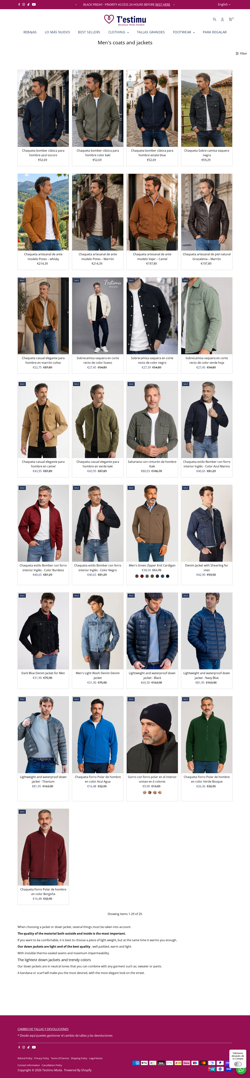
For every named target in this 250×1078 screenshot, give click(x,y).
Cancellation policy (52, 1065)
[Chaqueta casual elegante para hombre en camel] (43, 419)
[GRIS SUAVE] (144, 792)
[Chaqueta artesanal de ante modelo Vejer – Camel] (152, 212)
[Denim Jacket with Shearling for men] (206, 523)
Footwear (182, 32)
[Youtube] (34, 4)
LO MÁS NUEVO (57, 32)
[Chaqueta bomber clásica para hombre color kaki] (97, 108)
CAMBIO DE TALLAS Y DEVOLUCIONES (43, 1029)
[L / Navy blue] (167, 576)
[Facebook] (19, 4)
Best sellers (89, 32)
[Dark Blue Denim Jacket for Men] (43, 631)
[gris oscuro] (150, 792)
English (223, 4)
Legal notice (95, 1058)
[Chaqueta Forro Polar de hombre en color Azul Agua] (97, 734)
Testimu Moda (52, 1070)
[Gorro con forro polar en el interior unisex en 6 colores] (152, 734)
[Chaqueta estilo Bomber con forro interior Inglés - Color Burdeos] (43, 523)
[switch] (238, 1064)
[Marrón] (160, 792)
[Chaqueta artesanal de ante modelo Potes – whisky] (43, 212)
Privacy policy (41, 1058)
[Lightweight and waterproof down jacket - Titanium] (43, 734)
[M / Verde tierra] (152, 576)
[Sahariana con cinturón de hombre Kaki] (152, 419)
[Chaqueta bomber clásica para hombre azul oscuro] (43, 108)
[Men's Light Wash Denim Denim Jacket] (97, 631)
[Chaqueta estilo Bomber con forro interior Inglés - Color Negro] (97, 523)
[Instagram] (23, 4)
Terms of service (60, 1058)
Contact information (29, 1065)
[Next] (174, 5)
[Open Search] (214, 19)
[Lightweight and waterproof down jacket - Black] (152, 631)
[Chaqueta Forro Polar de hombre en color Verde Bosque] (206, 734)
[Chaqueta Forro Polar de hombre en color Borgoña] (43, 847)
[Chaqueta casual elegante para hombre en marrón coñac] (43, 315)
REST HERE (161, 5)
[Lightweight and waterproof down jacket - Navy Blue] (206, 631)
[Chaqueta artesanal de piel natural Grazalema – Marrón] (206, 212)
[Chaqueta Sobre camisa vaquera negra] (206, 108)
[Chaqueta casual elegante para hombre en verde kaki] (97, 419)
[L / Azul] (162, 576)
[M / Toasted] (137, 576)
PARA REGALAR (215, 32)
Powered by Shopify (78, 1070)
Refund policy (25, 1058)
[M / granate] (142, 576)
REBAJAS (30, 32)
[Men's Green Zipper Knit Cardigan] (152, 523)
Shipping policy (79, 1058)
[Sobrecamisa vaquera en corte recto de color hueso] (97, 315)
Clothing (117, 32)
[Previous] (76, 5)
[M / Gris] (147, 576)
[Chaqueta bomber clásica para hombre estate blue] (152, 108)
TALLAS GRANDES (151, 32)
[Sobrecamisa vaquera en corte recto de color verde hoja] (206, 315)
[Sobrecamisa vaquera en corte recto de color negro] (152, 315)
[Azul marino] (155, 792)
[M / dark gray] (157, 576)
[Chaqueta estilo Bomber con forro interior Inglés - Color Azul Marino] (206, 419)
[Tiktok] (28, 4)
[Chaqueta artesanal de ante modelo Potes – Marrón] (97, 212)
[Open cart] (230, 19)
